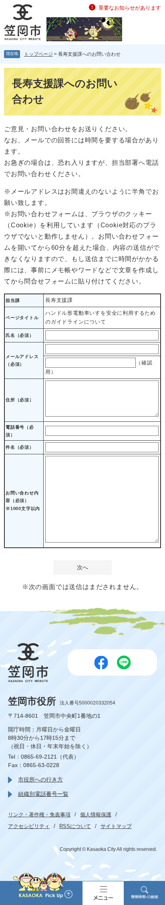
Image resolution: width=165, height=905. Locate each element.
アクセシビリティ (29, 826)
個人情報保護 (95, 815)
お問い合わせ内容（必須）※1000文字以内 (23, 500)
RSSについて (75, 826)
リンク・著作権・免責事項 (39, 815)
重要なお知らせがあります (130, 8)
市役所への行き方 (40, 779)
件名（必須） (20, 447)
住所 (20, 399)
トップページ (38, 54)
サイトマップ (116, 826)
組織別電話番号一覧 (43, 794)
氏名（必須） (20, 335)
